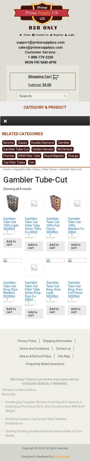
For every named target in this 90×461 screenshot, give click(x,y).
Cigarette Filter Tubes (26, 169)
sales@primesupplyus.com (40, 47)
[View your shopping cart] (56, 79)
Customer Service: (40, 52)
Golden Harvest (43, 149)
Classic (22, 142)
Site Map (64, 356)
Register (58, 35)
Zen (32, 162)
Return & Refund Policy (35, 356)
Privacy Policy (27, 341)
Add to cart (11, 243)
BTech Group (62, 456)
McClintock (65, 149)
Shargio (73, 156)
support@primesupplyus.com (40, 42)
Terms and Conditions (34, 348)
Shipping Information (57, 341)
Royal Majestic (54, 156)
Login (71, 35)
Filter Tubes (49, 169)
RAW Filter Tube (29, 156)
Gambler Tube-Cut (16, 149)
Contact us (42, 35)
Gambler (64, 142)
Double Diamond (42, 142)
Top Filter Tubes (14, 162)
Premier (8, 156)
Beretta (8, 142)
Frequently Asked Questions (45, 364)
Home (27, 35)
